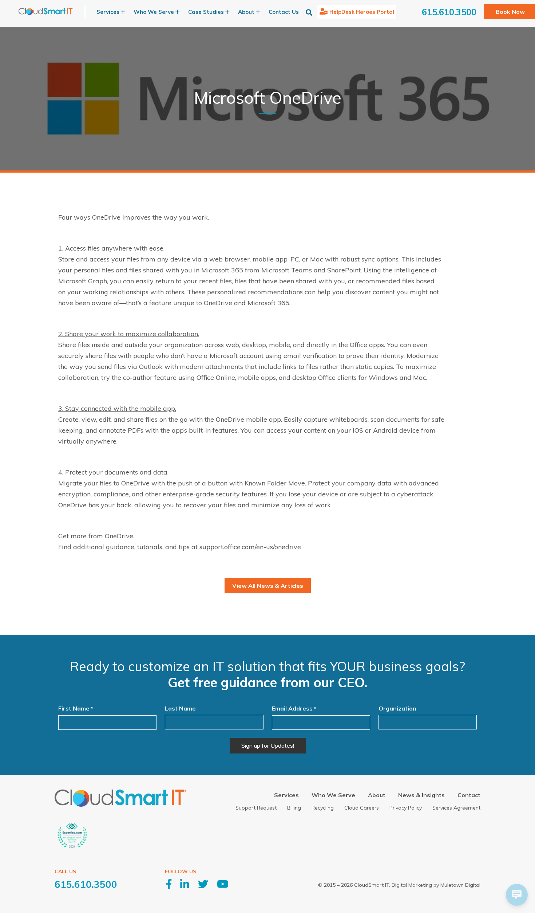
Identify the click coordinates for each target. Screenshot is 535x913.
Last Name (180, 708)
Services (286, 795)
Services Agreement (456, 807)
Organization (397, 708)
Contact (468, 795)
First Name (75, 708)
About (376, 795)
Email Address (294, 708)
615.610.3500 (449, 12)
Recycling (323, 807)
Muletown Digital (460, 885)
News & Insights (421, 795)
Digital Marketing (412, 885)
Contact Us (284, 11)
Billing (294, 807)
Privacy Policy (405, 807)
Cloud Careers (361, 807)
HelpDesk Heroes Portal (361, 11)
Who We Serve (333, 795)
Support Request (256, 807)
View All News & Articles (267, 585)
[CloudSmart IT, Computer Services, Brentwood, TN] (106, 842)
